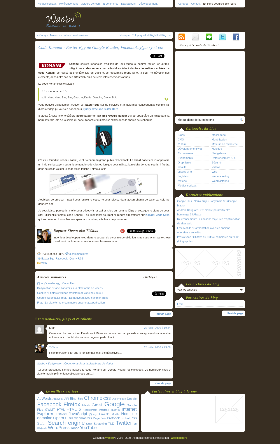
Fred (180, 304)
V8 (135, 423)
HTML (61, 409)
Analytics (57, 399)
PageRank (99, 418)
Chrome (93, 398)
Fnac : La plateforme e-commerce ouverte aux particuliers (71, 302)
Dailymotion (119, 398)
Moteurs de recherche (225, 144)
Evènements (185, 158)
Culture (182, 144)
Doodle (132, 398)
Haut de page (163, 314)
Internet (115, 409)
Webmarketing (220, 176)
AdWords (44, 398)
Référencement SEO (224, 158)
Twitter (124, 423)
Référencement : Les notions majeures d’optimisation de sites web (208, 221)
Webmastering (220, 181)
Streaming (100, 423)
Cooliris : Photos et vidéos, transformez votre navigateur (70, 293)
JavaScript (78, 414)
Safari (41, 423)
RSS (80, 258)
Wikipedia (42, 428)
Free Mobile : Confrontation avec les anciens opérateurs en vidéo (203, 230)
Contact (195, 3)
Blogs (181, 135)
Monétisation (219, 139)
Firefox (71, 404)
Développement (148, 3)
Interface (104, 409)
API (66, 398)
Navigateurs (128, 3)
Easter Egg (47, 258)
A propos (183, 3)
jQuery (73, 258)
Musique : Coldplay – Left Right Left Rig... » (145, 35)
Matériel (182, 181)
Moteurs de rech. (90, 3)
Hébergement (90, 409)
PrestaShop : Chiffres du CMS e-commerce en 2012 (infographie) (208, 239)
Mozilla (115, 414)
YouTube (88, 427)
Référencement (68, 3)
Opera (58, 418)
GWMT (50, 409)
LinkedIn (104, 414)
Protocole (114, 418)
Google (114, 404)
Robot (125, 418)
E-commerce (110, 3)
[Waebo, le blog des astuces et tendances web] (65, 19)
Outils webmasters (78, 418)
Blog (80, 398)
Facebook (62, 258)
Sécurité (217, 162)
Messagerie (219, 135)
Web (44, 263)
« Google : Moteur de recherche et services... (63, 35)
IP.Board (61, 414)
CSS (107, 398)
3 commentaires (78, 254)
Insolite (182, 167)
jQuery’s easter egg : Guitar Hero (56, 283)
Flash (86, 405)
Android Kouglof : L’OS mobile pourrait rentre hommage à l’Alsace (203, 212)
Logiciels (183, 176)
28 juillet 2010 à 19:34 (157, 327)
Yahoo (74, 428)
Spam (89, 424)
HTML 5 (74, 409)
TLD (111, 423)
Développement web (190, 148)
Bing (73, 398)
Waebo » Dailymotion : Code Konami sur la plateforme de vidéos (75, 363)
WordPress (59, 427)
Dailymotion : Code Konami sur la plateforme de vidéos (70, 288)
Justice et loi (185, 171)
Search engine (66, 422)
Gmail (97, 405)
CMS (181, 139)
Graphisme (184, 162)
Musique (217, 148)
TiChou (53, 347)
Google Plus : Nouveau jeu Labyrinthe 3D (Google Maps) (207, 203)
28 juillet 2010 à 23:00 (157, 347)
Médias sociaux (47, 3)
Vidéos (216, 167)
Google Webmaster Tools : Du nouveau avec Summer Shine (72, 297)
